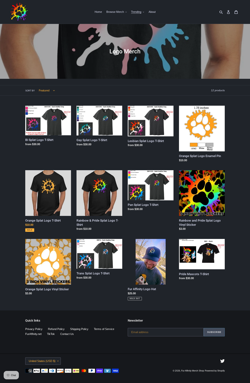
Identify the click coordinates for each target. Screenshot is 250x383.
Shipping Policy (79, 329)
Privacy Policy (33, 329)
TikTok (51, 333)
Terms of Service (104, 329)
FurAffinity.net (33, 333)
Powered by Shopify (215, 370)
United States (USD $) (42, 361)
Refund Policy (56, 329)
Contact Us (67, 333)
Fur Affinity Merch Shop (192, 370)
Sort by (30, 90)
